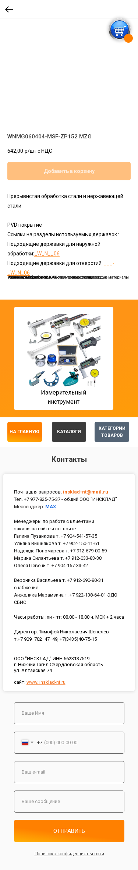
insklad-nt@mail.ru (85, 492)
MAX (50, 506)
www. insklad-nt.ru (46, 682)
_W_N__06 (47, 254)
